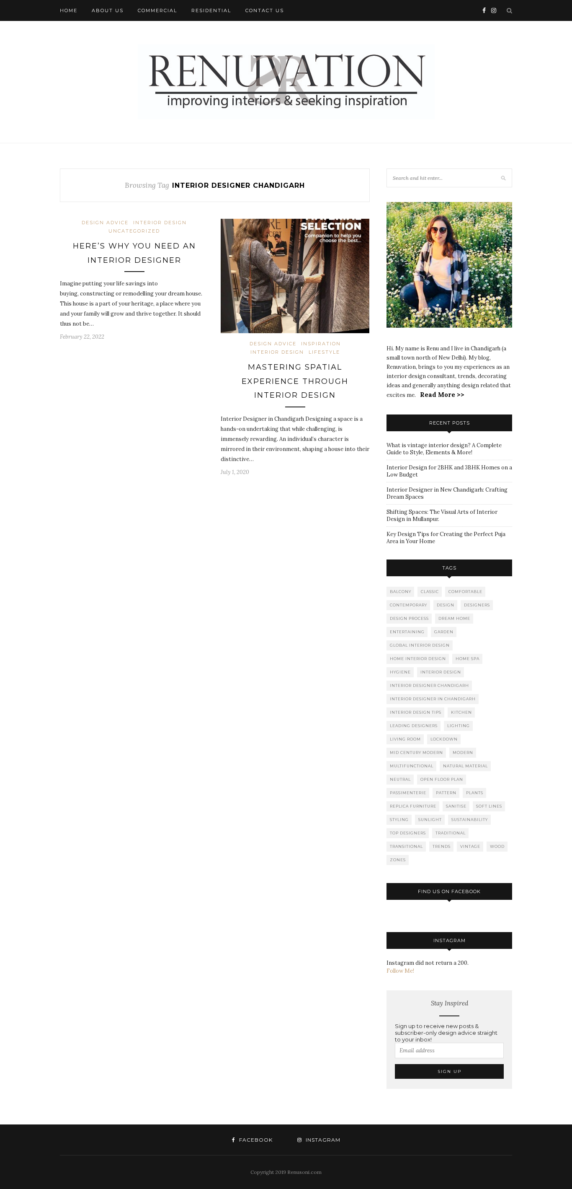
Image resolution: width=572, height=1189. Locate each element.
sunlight (430, 819)
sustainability (469, 819)
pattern (446, 792)
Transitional (406, 846)
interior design (160, 222)
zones (398, 859)
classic (430, 591)
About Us (108, 10)
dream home (454, 618)
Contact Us (264, 10)
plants (474, 792)
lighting (458, 725)
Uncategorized (134, 231)
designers (477, 605)
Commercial (157, 10)
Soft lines (489, 806)
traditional (450, 833)
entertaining (407, 631)
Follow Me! (400, 970)
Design (445, 605)
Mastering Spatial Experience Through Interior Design (295, 381)
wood (497, 846)
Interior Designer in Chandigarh (433, 699)
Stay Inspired (449, 1003)
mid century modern (416, 752)
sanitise (456, 806)
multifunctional (411, 766)
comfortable (465, 591)
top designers (408, 833)
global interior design (420, 645)
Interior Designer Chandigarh (429, 685)
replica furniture (413, 806)
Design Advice (105, 222)
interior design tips (415, 712)
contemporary (408, 605)
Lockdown (444, 739)
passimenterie (408, 792)
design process (409, 618)
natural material (465, 766)
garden (443, 631)
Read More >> (442, 395)
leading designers (414, 725)
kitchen (461, 712)
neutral (400, 779)
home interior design (418, 658)
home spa (467, 658)
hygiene (400, 672)
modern (463, 752)
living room (405, 739)
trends (442, 846)
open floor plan (441, 779)
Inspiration (321, 344)
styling (399, 819)
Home (68, 10)
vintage (470, 846)
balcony (400, 591)
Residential (211, 10)
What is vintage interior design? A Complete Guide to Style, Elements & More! (444, 449)
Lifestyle (324, 352)
